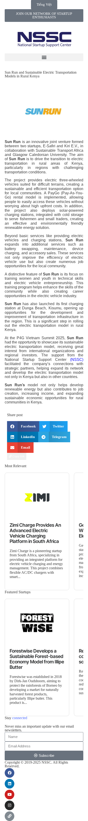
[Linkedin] (9, 784)
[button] (44, 57)
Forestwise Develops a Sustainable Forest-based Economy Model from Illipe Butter (37, 659)
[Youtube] (9, 794)
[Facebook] (9, 773)
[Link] (9, 816)
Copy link (18, 456)
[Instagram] (9, 805)
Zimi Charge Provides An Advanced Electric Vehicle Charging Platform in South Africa (35, 533)
